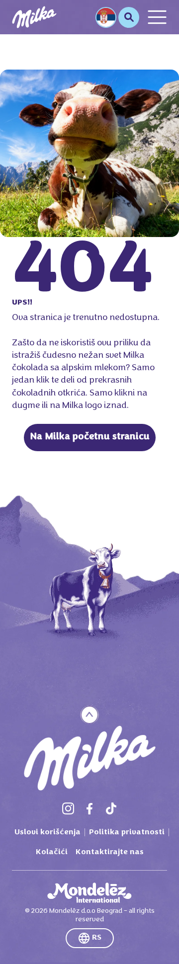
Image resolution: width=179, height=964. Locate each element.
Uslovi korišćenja (47, 832)
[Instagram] (68, 808)
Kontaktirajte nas (110, 852)
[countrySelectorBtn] (105, 17)
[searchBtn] (128, 17)
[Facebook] (89, 808)
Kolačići (52, 852)
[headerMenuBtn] (157, 17)
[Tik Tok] (111, 808)
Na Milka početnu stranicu (90, 437)
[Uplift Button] (90, 715)
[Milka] (34, 17)
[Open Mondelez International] (89, 893)
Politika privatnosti (127, 832)
